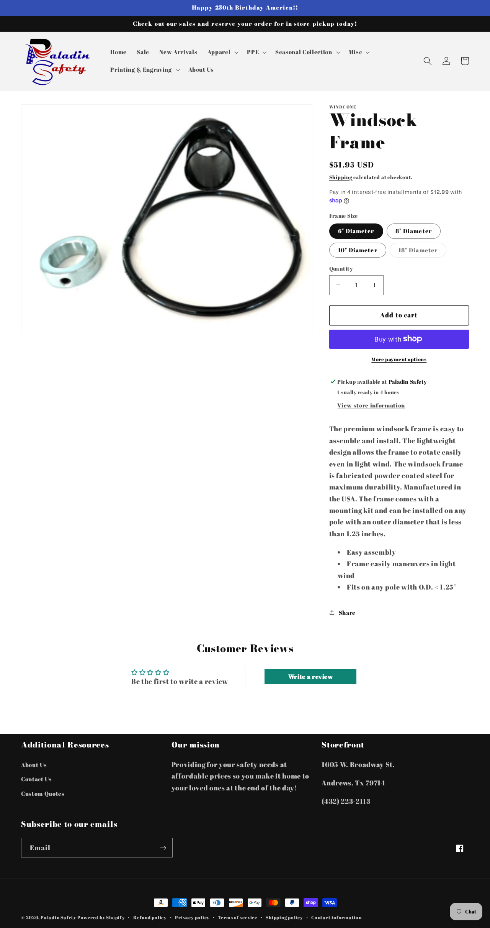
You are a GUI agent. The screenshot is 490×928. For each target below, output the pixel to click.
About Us (34, 765)
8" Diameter (413, 231)
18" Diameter (422, 251)
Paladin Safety (58, 917)
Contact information (336, 917)
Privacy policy (192, 917)
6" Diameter (356, 231)
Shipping (341, 176)
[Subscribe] (163, 848)
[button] (222, 52)
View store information (371, 405)
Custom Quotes (43, 793)
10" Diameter (357, 249)
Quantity (341, 268)
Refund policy (150, 917)
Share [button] (347, 612)
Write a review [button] (310, 676)
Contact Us (36, 779)
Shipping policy (284, 917)
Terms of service (237, 917)
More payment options (398, 358)
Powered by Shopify (101, 917)
